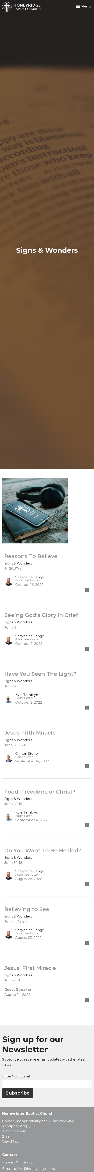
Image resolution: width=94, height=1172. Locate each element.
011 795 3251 (26, 1162)
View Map (10, 1141)
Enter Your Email (16, 1076)
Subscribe (18, 1093)
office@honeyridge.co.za (34, 1169)
